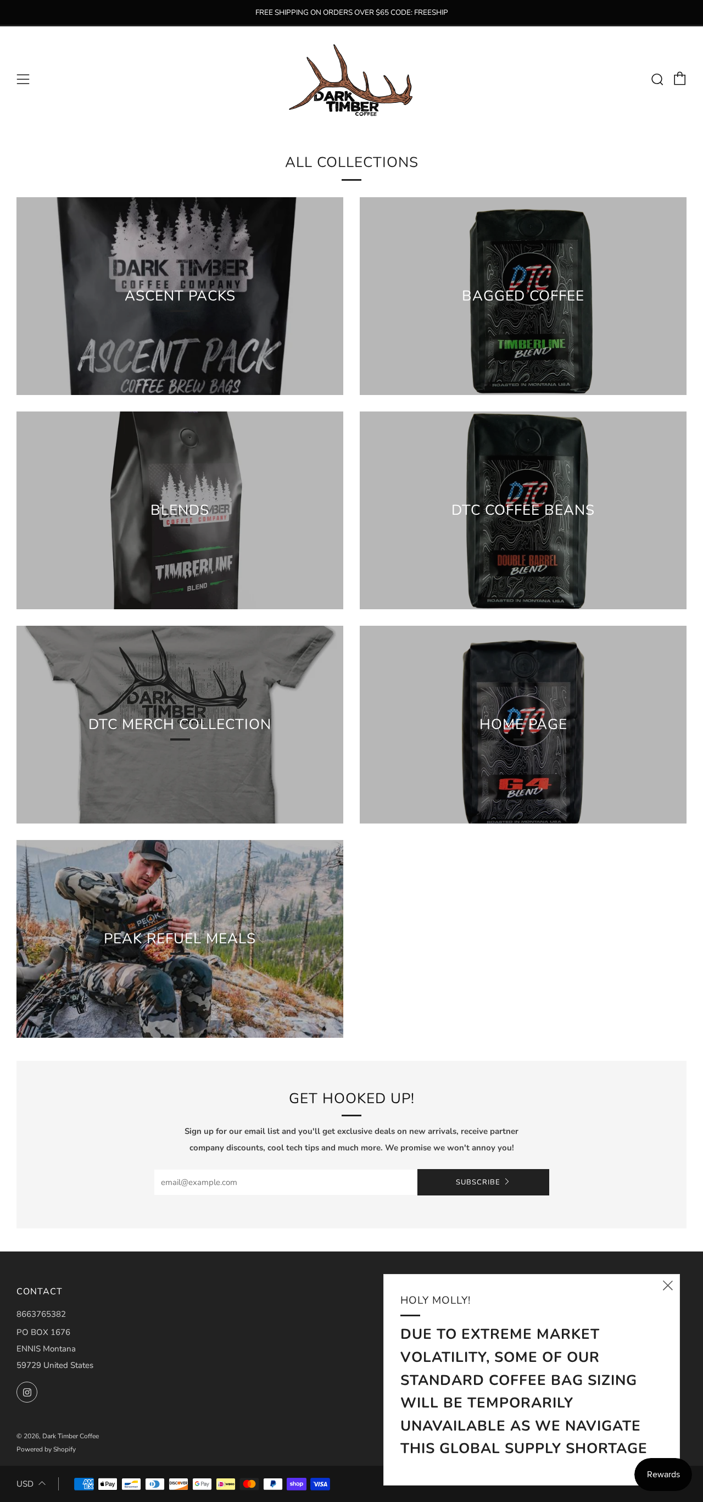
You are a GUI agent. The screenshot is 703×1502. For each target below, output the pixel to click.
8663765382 (41, 1314)
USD (25, 1483)
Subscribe (478, 1182)
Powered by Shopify (46, 1449)
